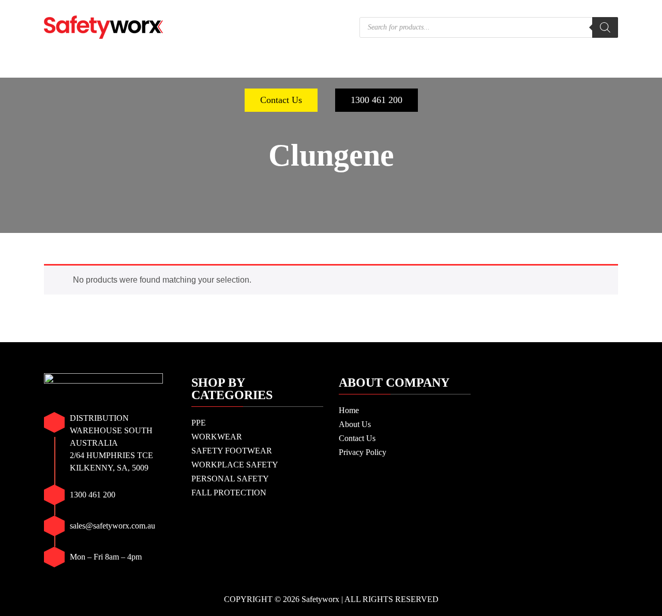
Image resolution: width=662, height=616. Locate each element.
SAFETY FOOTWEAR (221, 67)
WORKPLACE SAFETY (336, 67)
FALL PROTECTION (555, 67)
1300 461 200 (376, 100)
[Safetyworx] (103, 26)
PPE (70, 67)
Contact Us (281, 100)
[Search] (605, 27)
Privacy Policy (362, 452)
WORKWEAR (126, 67)
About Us (355, 424)
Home (349, 410)
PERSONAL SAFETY (449, 67)
